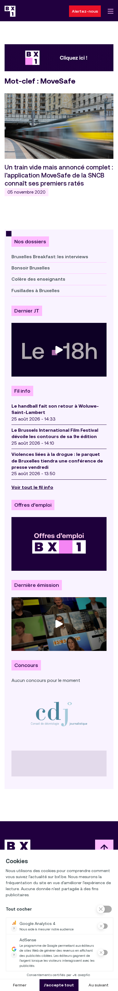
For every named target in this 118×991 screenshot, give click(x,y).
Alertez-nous (85, 11)
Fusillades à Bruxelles (35, 290)
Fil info (22, 391)
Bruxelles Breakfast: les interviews (49, 256)
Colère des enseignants (38, 279)
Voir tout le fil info (32, 487)
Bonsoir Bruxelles (30, 268)
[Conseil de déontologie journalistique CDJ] (59, 713)
